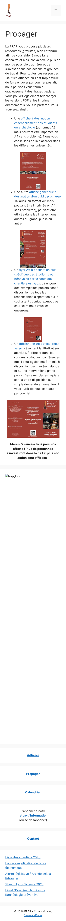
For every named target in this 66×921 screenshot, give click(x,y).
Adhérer (33, 755)
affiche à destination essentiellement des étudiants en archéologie (35, 123)
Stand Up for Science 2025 (24, 884)
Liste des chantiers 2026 (22, 857)
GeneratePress (33, 915)
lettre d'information (33, 815)
